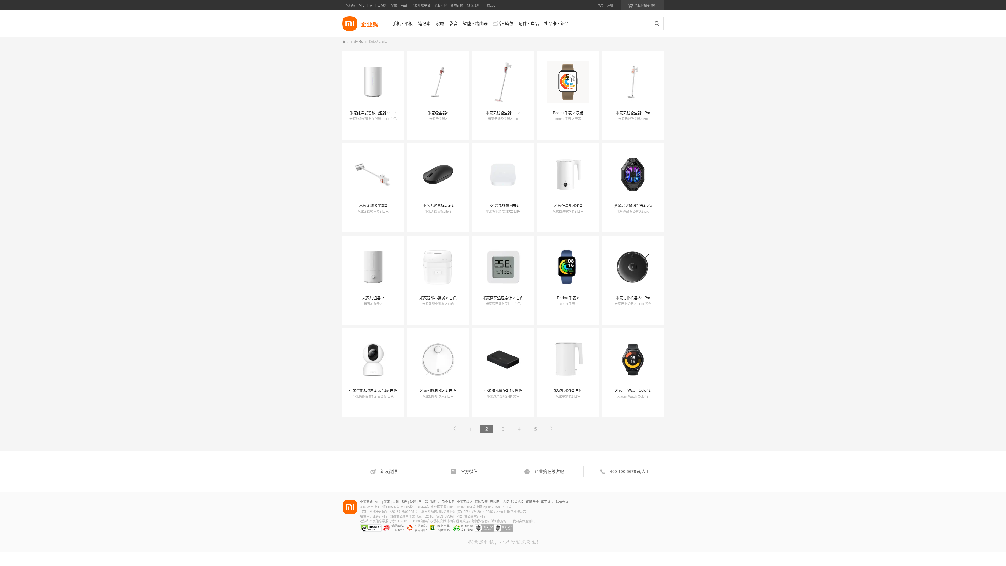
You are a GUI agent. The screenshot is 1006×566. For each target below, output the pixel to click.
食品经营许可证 (475, 516)
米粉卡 (435, 501)
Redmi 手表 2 (568, 297)
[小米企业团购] (349, 23)
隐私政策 (481, 501)
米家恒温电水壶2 (568, 205)
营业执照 (500, 511)
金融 (394, 5)
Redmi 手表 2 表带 (568, 112)
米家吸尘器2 (438, 112)
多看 (404, 501)
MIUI (362, 5)
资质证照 (457, 5)
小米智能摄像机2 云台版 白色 (373, 390)
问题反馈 (532, 501)
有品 (404, 5)
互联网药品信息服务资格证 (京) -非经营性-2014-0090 (456, 511)
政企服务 (448, 501)
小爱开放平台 (420, 5)
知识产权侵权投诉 (433, 521)
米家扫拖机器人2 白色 (438, 390)
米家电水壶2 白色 (568, 390)
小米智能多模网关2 (503, 205)
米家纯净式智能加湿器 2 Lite (373, 112)
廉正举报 (547, 501)
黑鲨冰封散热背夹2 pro (633, 205)
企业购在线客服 (549, 471)
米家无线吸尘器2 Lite (503, 112)
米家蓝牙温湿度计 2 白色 (503, 297)
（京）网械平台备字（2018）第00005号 (389, 511)
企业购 (358, 42)
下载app (489, 5)
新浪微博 (388, 471)
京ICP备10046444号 (415, 506)
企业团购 (440, 5)
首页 (345, 42)
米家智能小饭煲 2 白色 (438, 297)
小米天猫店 (465, 501)
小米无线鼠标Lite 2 (438, 205)
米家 (387, 501)
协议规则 (473, 5)
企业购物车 (642, 5)
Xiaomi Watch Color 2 (633, 390)
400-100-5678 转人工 (630, 471)
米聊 (395, 501)
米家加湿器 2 (373, 297)
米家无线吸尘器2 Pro (633, 112)
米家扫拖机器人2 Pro (633, 297)
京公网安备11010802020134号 (453, 506)
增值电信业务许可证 (374, 516)
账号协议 (517, 501)
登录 (600, 5)
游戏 (413, 501)
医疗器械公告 (516, 511)
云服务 (382, 5)
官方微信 (469, 471)
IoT (371, 5)
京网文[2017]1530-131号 (493, 506)
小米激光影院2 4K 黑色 (503, 390)
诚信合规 (562, 501)
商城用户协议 (499, 501)
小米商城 (348, 5)
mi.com (368, 506)
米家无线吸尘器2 (373, 205)
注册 (610, 5)
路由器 (423, 501)
